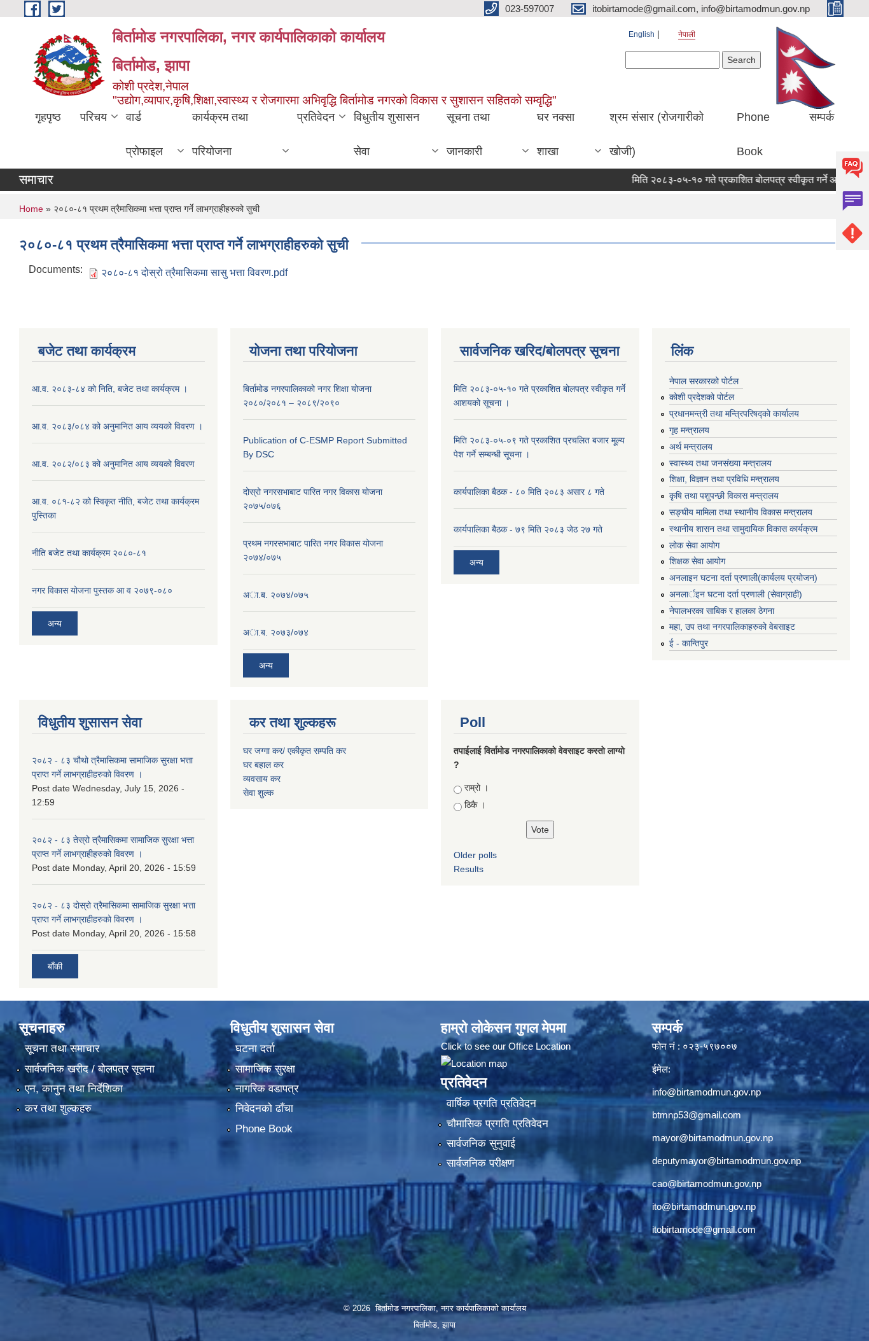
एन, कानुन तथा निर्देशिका (74, 1089)
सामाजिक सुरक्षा (265, 1069)
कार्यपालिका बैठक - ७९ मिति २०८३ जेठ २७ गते (528, 529)
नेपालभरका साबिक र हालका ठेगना (721, 611)
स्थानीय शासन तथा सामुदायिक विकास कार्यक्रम (743, 529)
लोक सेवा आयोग (694, 545)
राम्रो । (476, 787)
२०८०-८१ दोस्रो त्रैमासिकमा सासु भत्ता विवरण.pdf (194, 272)
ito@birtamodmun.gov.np (704, 1206)
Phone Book (753, 134)
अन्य (55, 623)
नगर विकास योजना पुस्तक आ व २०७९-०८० (102, 590)
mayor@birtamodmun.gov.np (712, 1137)
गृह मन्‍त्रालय (689, 430)
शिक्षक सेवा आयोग (697, 561)
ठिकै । (474, 805)
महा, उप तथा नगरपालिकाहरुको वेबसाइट (732, 627)
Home (31, 209)
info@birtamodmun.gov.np (706, 1092)
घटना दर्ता (255, 1049)
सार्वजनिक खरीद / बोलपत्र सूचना (90, 1069)
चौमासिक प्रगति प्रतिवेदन (497, 1124)
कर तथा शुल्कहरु (58, 1108)
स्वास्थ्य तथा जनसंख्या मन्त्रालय (720, 463)
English (642, 34)
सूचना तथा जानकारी (468, 134)
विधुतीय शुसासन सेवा (386, 134)
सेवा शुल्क (258, 793)
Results (468, 869)
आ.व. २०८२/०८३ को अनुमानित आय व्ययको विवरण (113, 464)
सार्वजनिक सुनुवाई (481, 1143)
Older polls (475, 855)
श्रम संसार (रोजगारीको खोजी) (656, 134)
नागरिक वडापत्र (266, 1089)
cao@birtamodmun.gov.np (706, 1183)
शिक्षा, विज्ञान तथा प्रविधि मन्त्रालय (724, 479)
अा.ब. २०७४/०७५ (276, 595)
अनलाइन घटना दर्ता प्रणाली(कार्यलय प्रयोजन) (743, 578)
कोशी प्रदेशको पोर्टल (701, 397)
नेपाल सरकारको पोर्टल (704, 381)
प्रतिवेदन (316, 117)
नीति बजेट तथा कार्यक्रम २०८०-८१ (89, 553)
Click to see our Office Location (506, 1046)
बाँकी (55, 966)
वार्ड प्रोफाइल (144, 134)
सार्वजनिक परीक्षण (480, 1163)
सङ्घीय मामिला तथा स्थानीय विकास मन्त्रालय (740, 512)
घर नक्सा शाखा (555, 134)
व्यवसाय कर (262, 779)
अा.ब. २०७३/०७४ (276, 632)
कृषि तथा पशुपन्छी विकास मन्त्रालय (724, 495)
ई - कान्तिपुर (688, 643)
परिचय (93, 117)
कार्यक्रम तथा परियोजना (220, 134)
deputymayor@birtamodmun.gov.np (726, 1160)
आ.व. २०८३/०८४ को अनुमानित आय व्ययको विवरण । (117, 426)
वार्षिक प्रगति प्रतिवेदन (491, 1103)
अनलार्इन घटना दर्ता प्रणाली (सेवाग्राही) (735, 594)
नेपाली (686, 34)
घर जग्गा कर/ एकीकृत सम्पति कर (294, 751)
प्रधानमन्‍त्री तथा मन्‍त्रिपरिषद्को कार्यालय (734, 413)
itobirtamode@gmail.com (704, 1229)
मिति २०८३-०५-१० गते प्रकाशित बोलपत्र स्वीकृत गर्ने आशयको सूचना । (737, 179)
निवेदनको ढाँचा (264, 1108)
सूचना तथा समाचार (62, 1049)
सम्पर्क (821, 117)
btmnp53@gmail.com (696, 1114)
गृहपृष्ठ (48, 117)
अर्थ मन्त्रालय (691, 446)
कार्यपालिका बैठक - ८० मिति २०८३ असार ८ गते (529, 492)
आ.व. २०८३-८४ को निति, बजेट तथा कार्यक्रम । (110, 389)
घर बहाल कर (263, 765)
